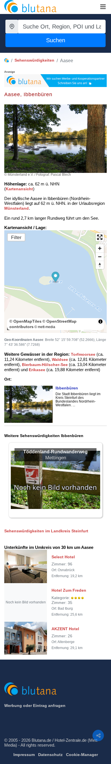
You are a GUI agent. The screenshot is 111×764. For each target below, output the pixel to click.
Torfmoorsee (83, 354)
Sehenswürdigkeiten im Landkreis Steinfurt (46, 531)
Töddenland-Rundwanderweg (55, 451)
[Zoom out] (100, 256)
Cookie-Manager (82, 754)
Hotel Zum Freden (69, 590)
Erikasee (37, 369)
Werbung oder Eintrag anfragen (34, 705)
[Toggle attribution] (100, 321)
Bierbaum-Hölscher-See (45, 364)
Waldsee (60, 359)
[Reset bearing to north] (100, 265)
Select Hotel (63, 557)
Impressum (24, 754)
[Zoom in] (100, 248)
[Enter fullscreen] (100, 237)
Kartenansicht (19, 189)
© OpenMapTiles (25, 321)
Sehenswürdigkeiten (34, 60)
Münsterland (16, 208)
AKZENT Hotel (65, 628)
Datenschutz (50, 754)
